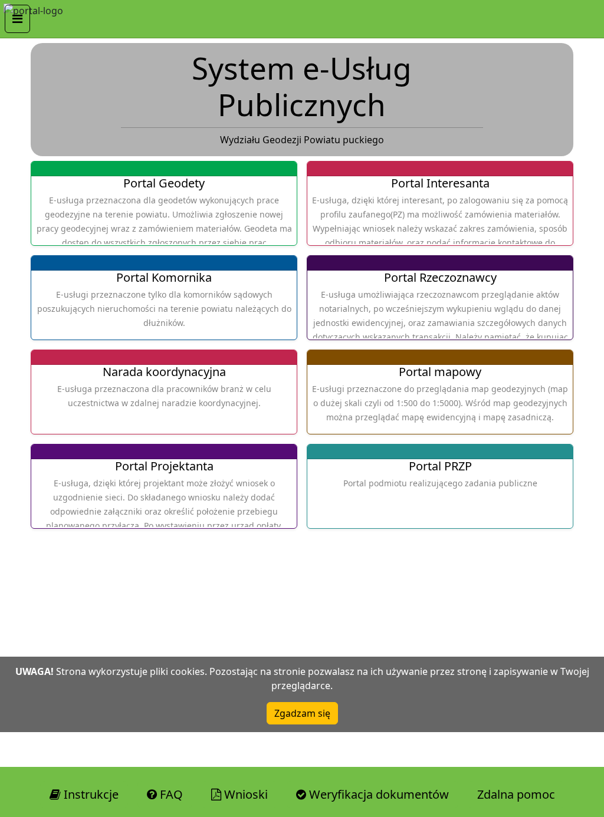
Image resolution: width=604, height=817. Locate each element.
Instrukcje (90, 794)
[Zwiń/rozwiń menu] (17, 19)
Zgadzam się (302, 713)
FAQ (170, 794)
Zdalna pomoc (516, 794)
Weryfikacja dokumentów (377, 794)
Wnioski (244, 794)
